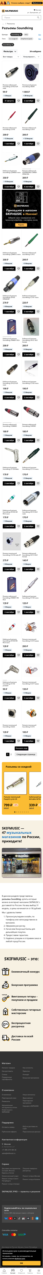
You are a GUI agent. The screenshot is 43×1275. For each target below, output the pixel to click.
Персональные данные (31, 1132)
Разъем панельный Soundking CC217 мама (30, 683)
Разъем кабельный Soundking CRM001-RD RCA (11, 598)
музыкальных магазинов (16, 834)
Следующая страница (26, 754)
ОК (21, 1263)
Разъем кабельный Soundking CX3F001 (29, 425)
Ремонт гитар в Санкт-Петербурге (10, 1180)
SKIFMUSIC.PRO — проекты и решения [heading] (21, 1191)
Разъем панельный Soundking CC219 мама (30, 640)
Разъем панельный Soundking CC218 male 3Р (12, 554)
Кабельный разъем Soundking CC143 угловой (10, 683)
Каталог (12, 1273)
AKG (26, 34)
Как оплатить (28, 1068)
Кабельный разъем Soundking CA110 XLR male (30, 512)
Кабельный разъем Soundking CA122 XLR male (10, 383)
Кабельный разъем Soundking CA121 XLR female (30, 340)
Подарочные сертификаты (7, 1078)
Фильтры (8, 51)
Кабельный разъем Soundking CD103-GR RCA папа (10, 512)
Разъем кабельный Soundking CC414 (29, 128)
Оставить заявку (8, 1127)
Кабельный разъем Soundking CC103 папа (30, 382)
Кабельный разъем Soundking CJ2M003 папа (12, 171)
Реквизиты (6, 1101)
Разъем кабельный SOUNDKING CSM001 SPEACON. (29, 172)
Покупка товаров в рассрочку (30, 1169)
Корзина (30, 1273)
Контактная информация (14, 1139)
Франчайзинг (28, 1098)
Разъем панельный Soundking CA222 (10, 726)
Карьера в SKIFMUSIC (31, 1106)
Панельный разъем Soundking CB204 (29, 86)
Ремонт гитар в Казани (31, 1179)
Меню (39, 1273)
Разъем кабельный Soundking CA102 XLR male (10, 86)
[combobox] (21, 17)
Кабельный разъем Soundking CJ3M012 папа (12, 253)
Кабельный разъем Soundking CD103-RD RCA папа (10, 641)
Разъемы (11, 24)
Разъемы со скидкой (18, 766)
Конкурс (26, 1074)
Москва (38, 10)
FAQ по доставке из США (30, 1127)
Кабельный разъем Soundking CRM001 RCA (11, 339)
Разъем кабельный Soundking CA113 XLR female (30, 555)
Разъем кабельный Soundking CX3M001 (10, 425)
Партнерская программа (28, 1102)
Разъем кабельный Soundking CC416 (9, 128)
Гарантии (26, 1071)
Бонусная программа (31, 1078)
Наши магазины (29, 1095)
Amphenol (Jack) (26, 39)
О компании (6, 1095)
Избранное (21, 1273)
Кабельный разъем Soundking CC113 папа (30, 468)
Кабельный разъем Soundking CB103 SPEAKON (10, 297)
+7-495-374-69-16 (9, 1150)
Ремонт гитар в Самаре (10, 1184)
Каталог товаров (8, 1068)
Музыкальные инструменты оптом (9, 1106)
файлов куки (20, 1258)
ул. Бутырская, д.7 (34, 12)
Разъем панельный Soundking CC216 (29, 726)
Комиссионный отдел (10, 1176)
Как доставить (7, 1071)
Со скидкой (13, 39)
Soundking (15, 34)
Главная (4, 1273)
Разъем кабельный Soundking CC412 (29, 253)
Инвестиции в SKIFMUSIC (7, 1111)
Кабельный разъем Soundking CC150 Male (11, 468)
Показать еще (21, 748)
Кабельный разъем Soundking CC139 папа (30, 597)
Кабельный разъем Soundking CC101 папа (30, 296)
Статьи (4, 1074)
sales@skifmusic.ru (8, 1153)
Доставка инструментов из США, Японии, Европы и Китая (11, 1170)
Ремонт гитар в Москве (31, 1176)
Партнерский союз (9, 1098)
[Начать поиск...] (38, 18)
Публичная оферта (9, 1132)
